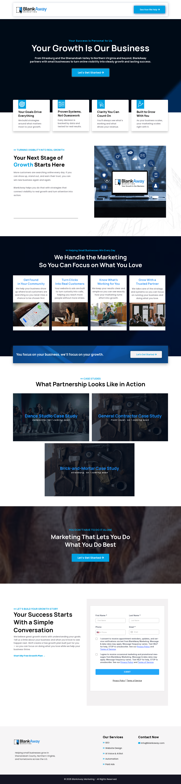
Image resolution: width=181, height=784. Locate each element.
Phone (98, 627)
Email (132, 627)
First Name (101, 615)
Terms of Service (108, 649)
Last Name (135, 615)
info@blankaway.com (152, 743)
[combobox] (99, 632)
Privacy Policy (143, 646)
